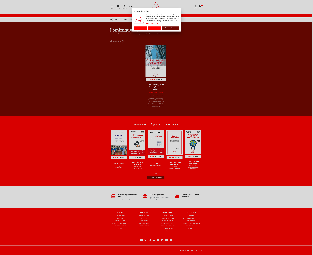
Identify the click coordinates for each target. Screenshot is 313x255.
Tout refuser (154, 28)
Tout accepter (140, 28)
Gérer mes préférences (170, 28)
